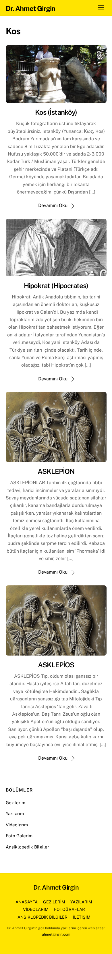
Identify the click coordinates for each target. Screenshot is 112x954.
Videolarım (17, 824)
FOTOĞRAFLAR (69, 909)
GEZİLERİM (54, 901)
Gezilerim (15, 802)
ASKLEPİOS (56, 665)
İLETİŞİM (81, 917)
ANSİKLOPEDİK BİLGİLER (42, 917)
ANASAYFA (27, 901)
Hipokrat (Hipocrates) (56, 285)
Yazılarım (15, 813)
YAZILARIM (81, 901)
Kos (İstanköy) (56, 112)
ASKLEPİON (56, 471)
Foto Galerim (19, 835)
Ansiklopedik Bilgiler (27, 846)
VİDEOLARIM (36, 909)
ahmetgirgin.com (56, 934)
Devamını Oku (52, 205)
